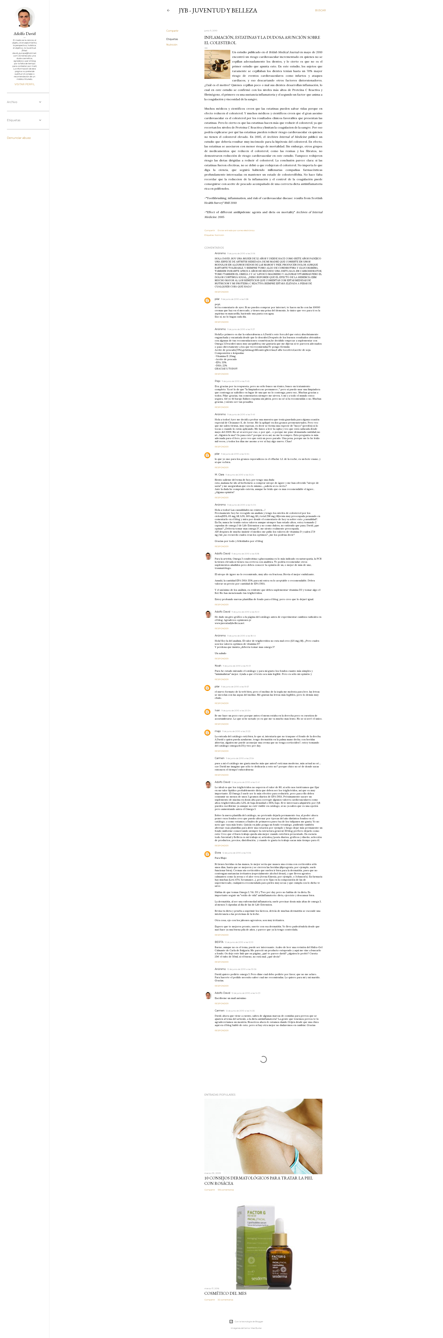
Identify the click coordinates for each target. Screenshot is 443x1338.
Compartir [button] (172, 30)
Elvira (218, 852)
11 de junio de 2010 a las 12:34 (235, 454)
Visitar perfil (25, 84)
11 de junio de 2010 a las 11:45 (235, 381)
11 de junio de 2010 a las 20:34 (236, 710)
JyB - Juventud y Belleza (218, 10)
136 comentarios (226, 1189)
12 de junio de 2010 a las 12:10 (239, 942)
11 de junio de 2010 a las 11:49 (241, 414)
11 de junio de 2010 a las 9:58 (234, 299)
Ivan (217, 710)
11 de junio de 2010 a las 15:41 (245, 611)
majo (218, 731)
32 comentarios (225, 1299)
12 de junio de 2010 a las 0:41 (246, 782)
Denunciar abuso (19, 138)
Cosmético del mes (225, 1293)
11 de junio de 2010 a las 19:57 (235, 686)
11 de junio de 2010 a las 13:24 (239, 474)
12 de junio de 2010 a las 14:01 (246, 993)
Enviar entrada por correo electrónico (236, 230)
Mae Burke (256, 1328)
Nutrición (171, 44)
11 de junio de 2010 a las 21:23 (236, 731)
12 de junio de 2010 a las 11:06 (236, 852)
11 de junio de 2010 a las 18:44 (241, 635)
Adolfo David (222, 553)
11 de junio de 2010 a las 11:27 (241, 329)
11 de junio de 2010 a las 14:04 (241, 504)
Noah (218, 665)
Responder (222, 292)
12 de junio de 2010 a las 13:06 (241, 969)
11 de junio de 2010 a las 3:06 (241, 253)
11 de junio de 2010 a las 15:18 (245, 553)
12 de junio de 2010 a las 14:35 (240, 1010)
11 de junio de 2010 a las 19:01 (237, 665)
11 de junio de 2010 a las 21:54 (240, 758)
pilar (217, 299)
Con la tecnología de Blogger (249, 1321)
